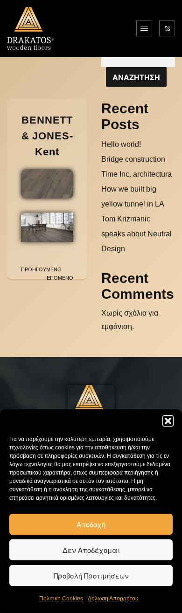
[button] (168, 421)
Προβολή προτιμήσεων (91, 575)
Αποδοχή (91, 524)
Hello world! (121, 144)
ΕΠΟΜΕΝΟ (60, 278)
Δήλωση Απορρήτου (113, 598)
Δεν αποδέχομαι (91, 550)
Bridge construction (133, 159)
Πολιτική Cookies (61, 598)
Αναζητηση (136, 77)
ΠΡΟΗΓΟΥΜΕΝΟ (41, 269)
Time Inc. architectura (136, 174)
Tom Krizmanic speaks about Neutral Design (136, 234)
